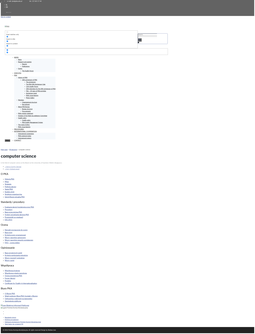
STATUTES (17, 73)
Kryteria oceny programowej (15, 235)
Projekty (8, 281)
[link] (9, 12)
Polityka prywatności (12, 320)
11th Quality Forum (32, 86)
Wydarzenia (13, 149)
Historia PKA (9, 179)
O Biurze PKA (10, 294)
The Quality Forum (28, 71)
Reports (24, 64)
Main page (4, 149)
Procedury (8, 210)
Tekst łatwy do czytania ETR (14, 324)
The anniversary (31, 82)
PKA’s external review (24, 136)
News (20, 59)
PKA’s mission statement (25, 113)
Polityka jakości (10, 187)
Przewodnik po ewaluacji (14, 217)
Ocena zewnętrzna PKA (13, 276)
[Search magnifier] (140, 40)
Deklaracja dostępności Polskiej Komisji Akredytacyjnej (23, 322)
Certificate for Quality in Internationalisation (21, 283)
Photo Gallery (30, 98)
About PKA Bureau (24, 107)
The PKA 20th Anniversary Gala (35, 84)
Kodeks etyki (9, 192)
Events (20, 68)
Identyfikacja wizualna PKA (15, 197)
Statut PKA (9, 189)
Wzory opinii (9, 260)
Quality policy (22, 118)
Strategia (8, 184)
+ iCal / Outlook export (12, 169)
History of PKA (22, 77)
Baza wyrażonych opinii (13, 253)
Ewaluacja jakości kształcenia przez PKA (19, 207)
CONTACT (17, 140)
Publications (26, 66)
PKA (15, 75)
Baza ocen (8, 232)
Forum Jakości (10, 278)
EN (7, 7)
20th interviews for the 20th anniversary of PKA (40, 89)
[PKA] (7, 26)
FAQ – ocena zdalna (12, 243)
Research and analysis (24, 62)
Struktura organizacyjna (13, 194)
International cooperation (26, 134)
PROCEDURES (19, 129)
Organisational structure (29, 102)
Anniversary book (31, 93)
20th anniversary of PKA (29, 80)
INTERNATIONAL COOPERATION (25, 131)
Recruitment (26, 104)
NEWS (16, 57)
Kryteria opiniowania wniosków (16, 255)
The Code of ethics (24, 125)
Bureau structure (27, 109)
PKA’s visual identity (32, 95)
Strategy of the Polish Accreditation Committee (32, 116)
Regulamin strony (10, 317)
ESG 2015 (8, 220)
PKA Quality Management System (32, 122)
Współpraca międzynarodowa (16, 273)
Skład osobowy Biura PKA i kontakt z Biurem (21, 296)
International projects (24, 138)
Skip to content (6, 17)
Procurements (26, 111)
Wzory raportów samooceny (15, 238)
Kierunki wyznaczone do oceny (16, 230)
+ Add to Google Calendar (13, 167)
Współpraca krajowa (12, 271)
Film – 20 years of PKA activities (36, 91)
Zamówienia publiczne (13, 301)
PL (6, 5)
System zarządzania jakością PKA (17, 215)
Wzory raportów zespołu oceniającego (19, 240)
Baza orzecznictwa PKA (13, 212)
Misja (7, 182)
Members (21, 100)
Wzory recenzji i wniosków (15, 258)
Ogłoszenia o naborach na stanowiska (18, 299)
